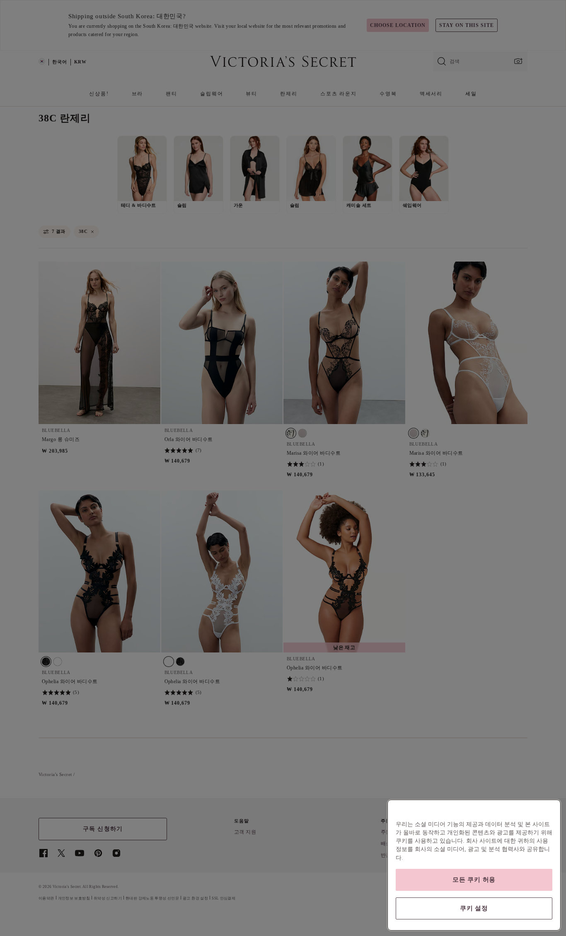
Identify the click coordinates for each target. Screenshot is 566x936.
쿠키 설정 (474, 908)
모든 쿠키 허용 (474, 879)
